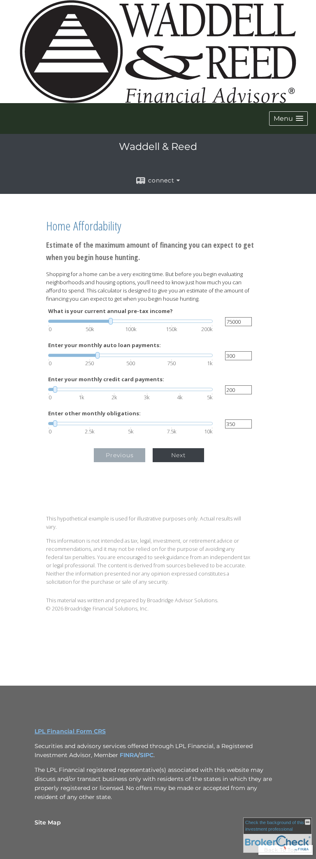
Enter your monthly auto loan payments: (104, 345)
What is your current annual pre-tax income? (110, 311)
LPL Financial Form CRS (70, 731)
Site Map (48, 822)
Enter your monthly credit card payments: (106, 379)
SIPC (146, 755)
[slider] (130, 321)
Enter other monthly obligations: (94, 413)
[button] (288, 118)
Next (178, 455)
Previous (120, 455)
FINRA (129, 755)
